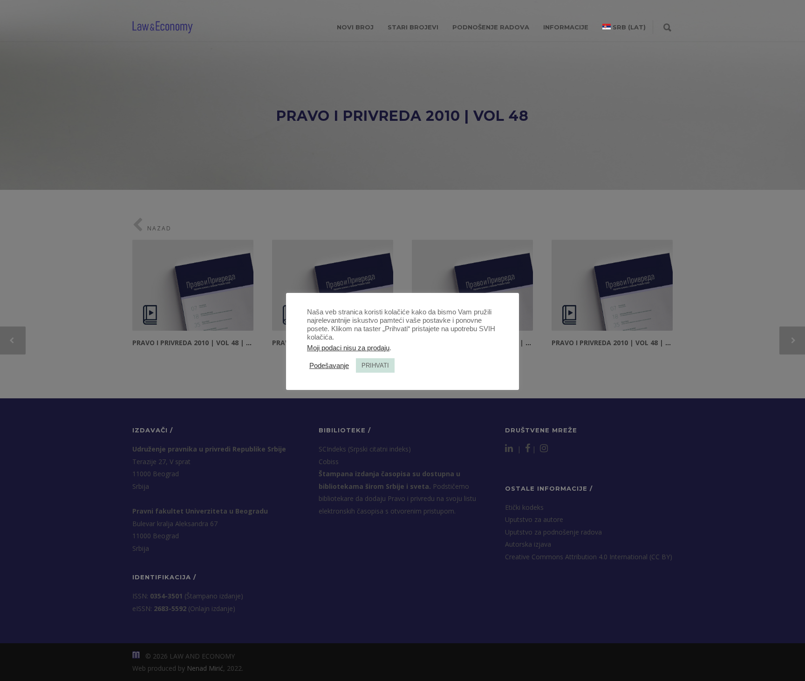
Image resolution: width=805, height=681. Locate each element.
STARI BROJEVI (413, 27)
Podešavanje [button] (329, 365)
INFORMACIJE (565, 27)
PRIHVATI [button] (375, 365)
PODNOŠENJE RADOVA (490, 27)
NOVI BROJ (355, 27)
